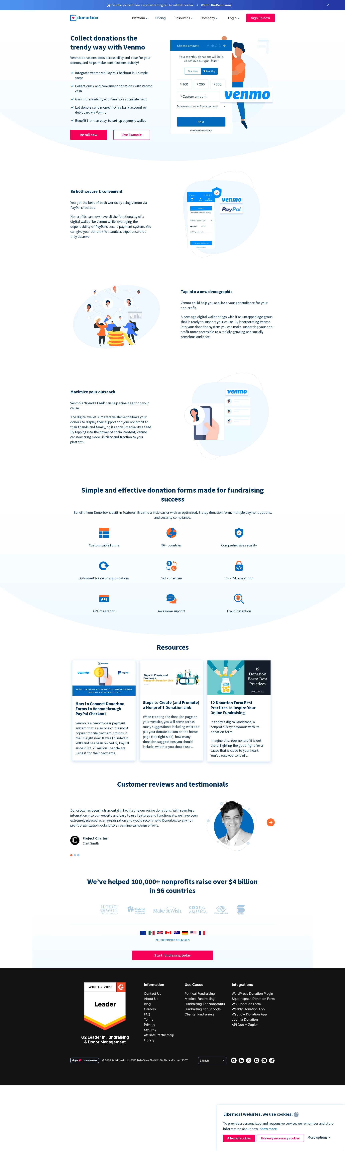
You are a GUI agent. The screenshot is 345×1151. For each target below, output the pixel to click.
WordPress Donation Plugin (252, 993)
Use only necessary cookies (280, 1138)
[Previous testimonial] (271, 822)
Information (154, 984)
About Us (151, 999)
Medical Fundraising (200, 999)
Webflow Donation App (249, 1014)
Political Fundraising (200, 993)
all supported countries (173, 940)
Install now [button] (88, 134)
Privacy (149, 1025)
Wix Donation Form (246, 1004)
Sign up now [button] (260, 18)
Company (207, 18)
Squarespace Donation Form (253, 999)
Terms (148, 1019)
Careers (150, 1009)
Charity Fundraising (199, 1014)
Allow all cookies (239, 1138)
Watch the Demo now (216, 5)
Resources (182, 18)
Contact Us (152, 993)
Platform (138, 18)
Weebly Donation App (248, 1009)
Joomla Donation (245, 1019)
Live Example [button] (132, 134)
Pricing (160, 18)
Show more (268, 1128)
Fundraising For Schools (203, 1009)
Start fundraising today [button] (172, 955)
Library (149, 1040)
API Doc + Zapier (245, 1025)
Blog (147, 1004)
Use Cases (194, 984)
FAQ (147, 1014)
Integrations (242, 984)
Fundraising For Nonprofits (205, 1004)
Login (232, 18)
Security (150, 1030)
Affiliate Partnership (159, 1035)
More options (317, 1137)
